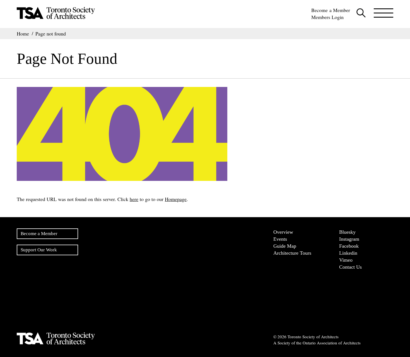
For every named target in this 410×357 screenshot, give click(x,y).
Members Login (327, 17)
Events (280, 239)
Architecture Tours (292, 253)
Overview (283, 232)
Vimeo (346, 260)
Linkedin (348, 253)
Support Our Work (39, 249)
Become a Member (330, 10)
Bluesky (347, 232)
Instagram (349, 239)
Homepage (176, 199)
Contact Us (350, 267)
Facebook (349, 246)
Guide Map (284, 246)
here (134, 199)
